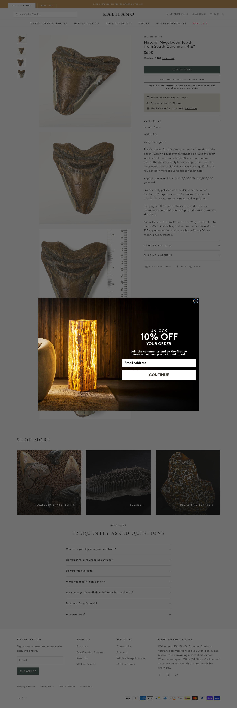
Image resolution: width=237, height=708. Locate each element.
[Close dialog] (196, 301)
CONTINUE (159, 374)
